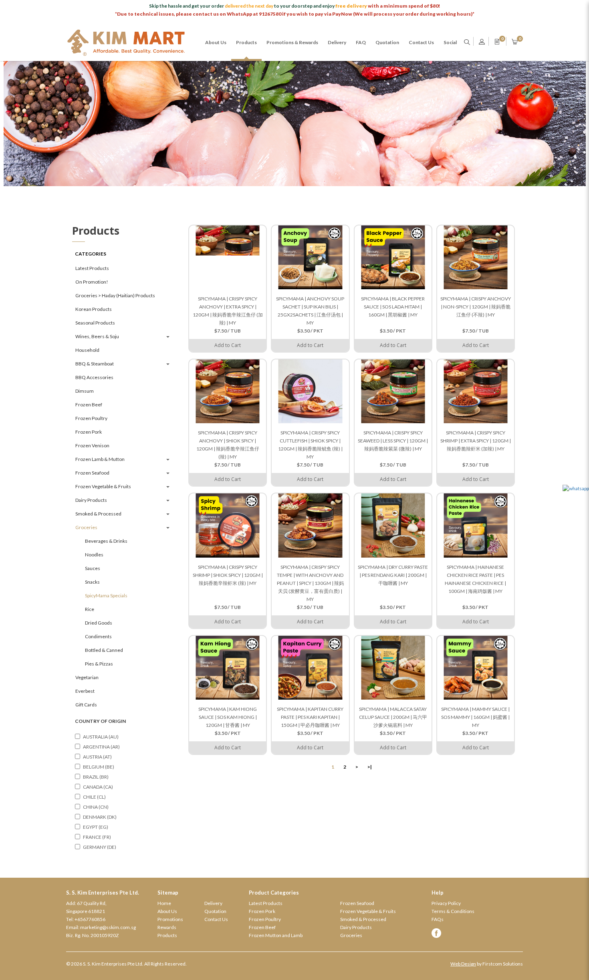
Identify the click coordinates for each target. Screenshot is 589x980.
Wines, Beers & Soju (97, 336)
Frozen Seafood (92, 473)
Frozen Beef (88, 405)
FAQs (438, 919)
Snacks (92, 582)
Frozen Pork (88, 432)
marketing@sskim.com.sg (108, 927)
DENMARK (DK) (100, 817)
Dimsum (84, 391)
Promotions (170, 919)
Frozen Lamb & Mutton (100, 459)
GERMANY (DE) (99, 847)
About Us (167, 911)
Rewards (166, 927)
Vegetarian (87, 677)
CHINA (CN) (96, 807)
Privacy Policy (446, 903)
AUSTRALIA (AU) (101, 737)
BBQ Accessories (94, 377)
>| (369, 767)
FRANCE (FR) (97, 837)
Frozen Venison (92, 445)
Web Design (463, 964)
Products (167, 935)
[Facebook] (477, 933)
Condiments (98, 636)
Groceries (86, 527)
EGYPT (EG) (95, 827)
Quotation (215, 911)
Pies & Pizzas (99, 664)
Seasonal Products (95, 323)
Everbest (85, 691)
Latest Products (92, 268)
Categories (90, 254)
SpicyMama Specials (106, 595)
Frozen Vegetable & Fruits (103, 486)
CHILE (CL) (94, 797)
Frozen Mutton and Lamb (276, 935)
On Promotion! (91, 282)
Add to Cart (227, 345)
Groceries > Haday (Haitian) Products (115, 295)
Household (87, 350)
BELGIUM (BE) (98, 767)
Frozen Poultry (91, 418)
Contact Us (216, 919)
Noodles (94, 555)
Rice (89, 609)
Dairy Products (91, 500)
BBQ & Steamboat (94, 364)
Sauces (92, 568)
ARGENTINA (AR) (101, 747)
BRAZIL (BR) (96, 777)
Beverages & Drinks (106, 541)
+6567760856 (90, 919)
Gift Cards (86, 705)
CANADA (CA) (98, 787)
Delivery (213, 903)
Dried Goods (98, 623)
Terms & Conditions (453, 911)
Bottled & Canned (104, 650)
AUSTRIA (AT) (97, 757)
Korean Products (93, 309)
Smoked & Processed (98, 514)
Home (164, 903)
